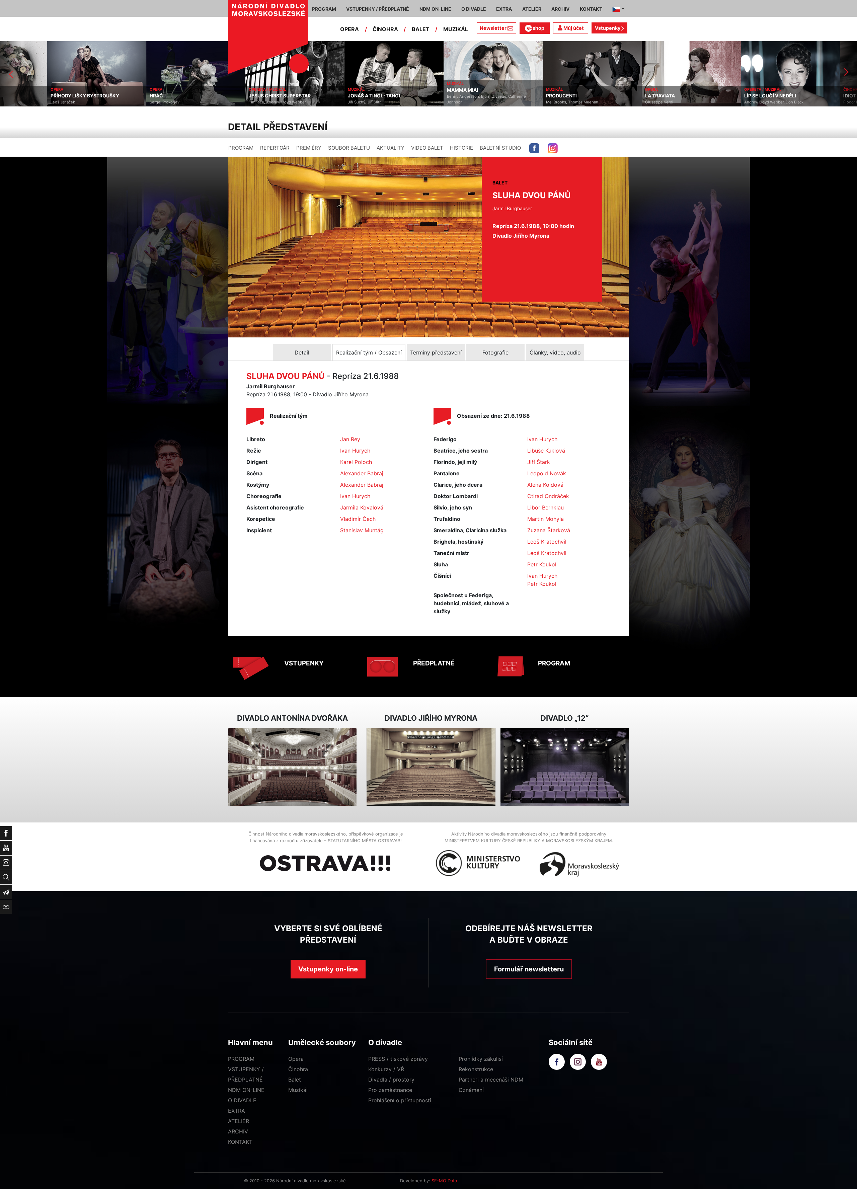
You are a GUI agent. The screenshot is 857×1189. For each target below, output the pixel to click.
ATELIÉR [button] (531, 9)
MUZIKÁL (455, 29)
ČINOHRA (385, 29)
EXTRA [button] (504, 9)
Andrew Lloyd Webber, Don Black (726, 102)
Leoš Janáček (15, 102)
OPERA (349, 29)
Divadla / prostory (391, 1079)
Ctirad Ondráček (548, 496)
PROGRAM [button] (324, 9)
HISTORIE (461, 148)
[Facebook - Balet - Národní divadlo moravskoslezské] (534, 148)
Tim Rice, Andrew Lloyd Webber (230, 102)
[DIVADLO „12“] (564, 767)
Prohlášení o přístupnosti (399, 1100)
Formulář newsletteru (529, 969)
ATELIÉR (238, 1121)
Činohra (298, 1069)
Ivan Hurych (355, 450)
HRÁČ (109, 95)
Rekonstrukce (476, 1069)
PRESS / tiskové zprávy (398, 1058)
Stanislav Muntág (362, 530)
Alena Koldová (545, 484)
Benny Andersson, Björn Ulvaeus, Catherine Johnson (439, 99)
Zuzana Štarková (548, 530)
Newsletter (493, 28)
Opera (296, 1058)
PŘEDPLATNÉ (434, 663)
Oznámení (471, 1090)
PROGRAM (240, 148)
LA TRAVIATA (613, 95)
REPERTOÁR (275, 148)
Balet (294, 1079)
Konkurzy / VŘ (386, 1069)
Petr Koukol (541, 564)
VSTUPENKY (304, 663)
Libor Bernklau (545, 507)
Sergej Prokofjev (117, 102)
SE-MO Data (444, 1180)
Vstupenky (608, 28)
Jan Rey (350, 439)
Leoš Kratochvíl (546, 541)
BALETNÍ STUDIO (500, 148)
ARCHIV (238, 1131)
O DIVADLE (242, 1100)
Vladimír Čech (358, 519)
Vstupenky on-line (328, 969)
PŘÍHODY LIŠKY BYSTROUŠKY (37, 95)
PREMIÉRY (308, 148)
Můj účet (573, 28)
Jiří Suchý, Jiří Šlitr (317, 102)
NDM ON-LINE (246, 1090)
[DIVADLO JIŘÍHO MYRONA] (431, 767)
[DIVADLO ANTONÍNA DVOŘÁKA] (292, 767)
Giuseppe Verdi (612, 102)
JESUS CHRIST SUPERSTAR (232, 95)
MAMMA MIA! (415, 90)
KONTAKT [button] (591, 9)
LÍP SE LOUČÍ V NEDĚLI (723, 95)
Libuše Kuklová (546, 450)
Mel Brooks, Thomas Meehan (525, 102)
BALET (421, 29)
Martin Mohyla (545, 519)
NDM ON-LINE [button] (435, 9)
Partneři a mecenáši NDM (491, 1079)
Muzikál (298, 1090)
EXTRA (236, 1110)
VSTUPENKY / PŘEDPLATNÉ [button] (377, 9)
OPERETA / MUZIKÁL (220, 89)
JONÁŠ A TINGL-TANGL (327, 95)
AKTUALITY (390, 148)
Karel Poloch (356, 462)
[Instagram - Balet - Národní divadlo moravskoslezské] (553, 148)
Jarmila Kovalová (361, 507)
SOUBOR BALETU (349, 148)
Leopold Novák (546, 473)
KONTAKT (240, 1141)
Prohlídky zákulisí (481, 1058)
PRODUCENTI (514, 95)
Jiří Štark (538, 462)
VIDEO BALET (427, 148)
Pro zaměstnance (390, 1090)
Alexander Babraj (361, 473)
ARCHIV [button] (560, 9)
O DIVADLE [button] (473, 9)
